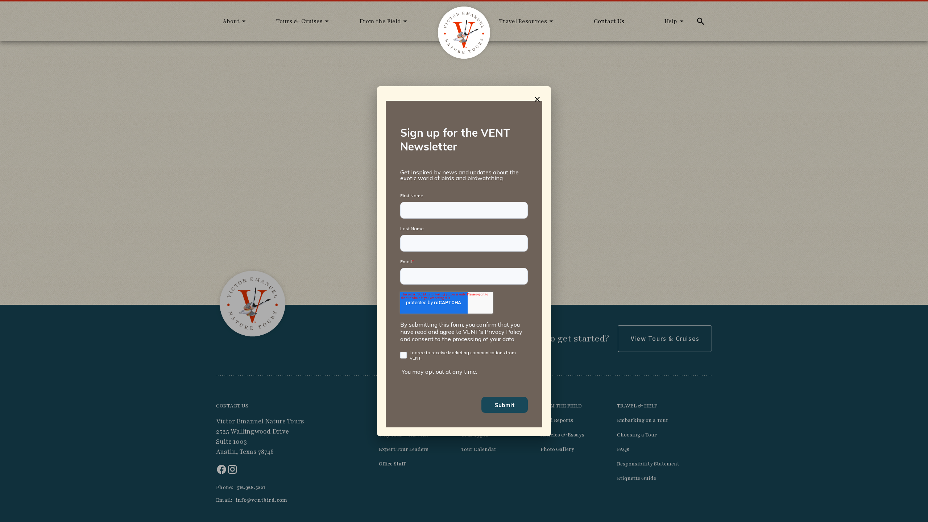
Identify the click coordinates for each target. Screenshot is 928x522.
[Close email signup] (537, 99)
